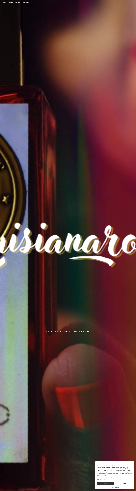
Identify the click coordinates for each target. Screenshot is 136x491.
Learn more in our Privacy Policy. (105, 477)
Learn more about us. (102, 479)
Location (17, 2)
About (11, 2)
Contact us (26, 2)
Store (4, 2)
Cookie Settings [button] (115, 487)
